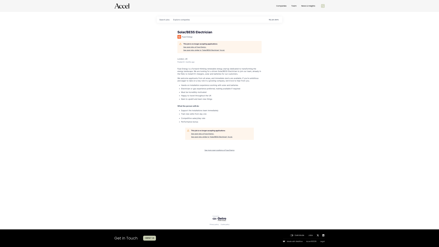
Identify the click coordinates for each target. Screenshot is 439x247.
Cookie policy (225, 224)
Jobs (310, 235)
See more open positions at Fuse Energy (220, 150)
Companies (281, 6)
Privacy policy (214, 224)
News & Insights (308, 6)
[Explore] (323, 6)
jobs (164, 20)
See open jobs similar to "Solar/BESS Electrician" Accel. (204, 50)
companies (181, 20)
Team (294, 6)
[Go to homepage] (121, 6)
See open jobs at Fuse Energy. (194, 47)
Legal (322, 241)
